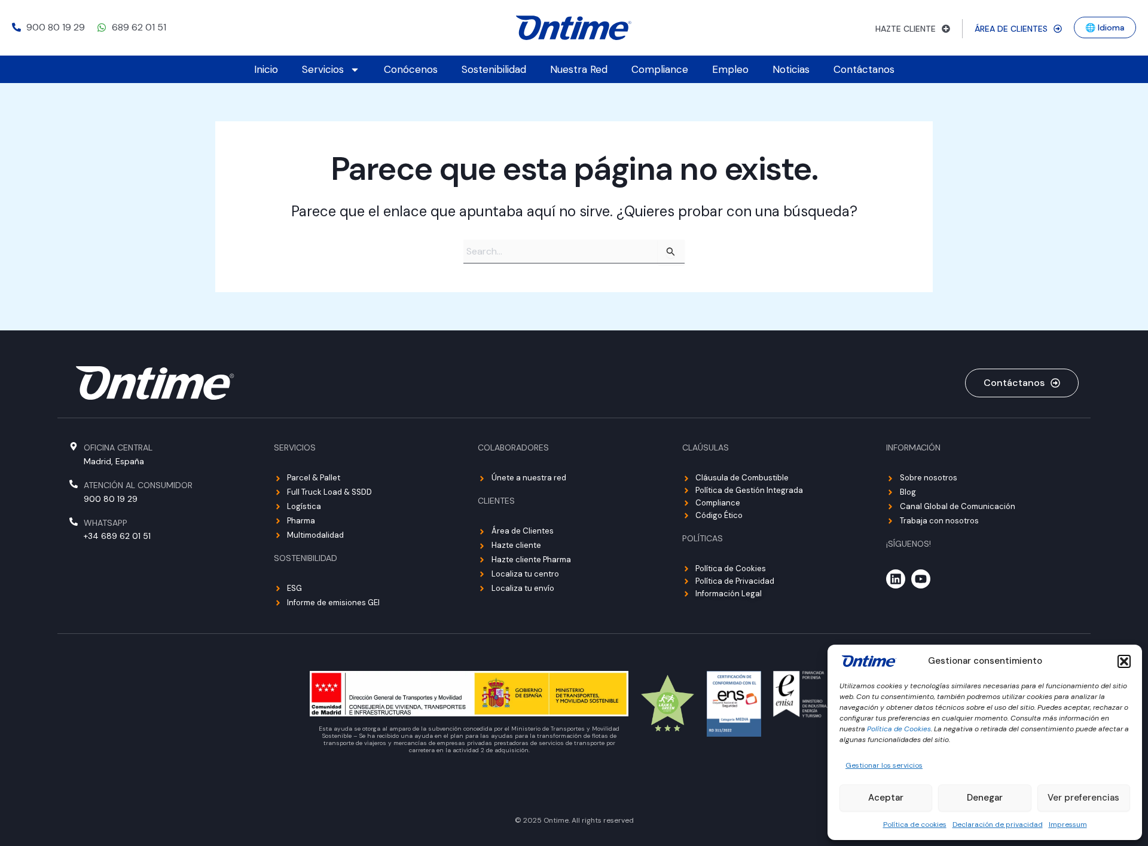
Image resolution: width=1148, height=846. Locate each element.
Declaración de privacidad (997, 824)
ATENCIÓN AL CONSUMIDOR (138, 485)
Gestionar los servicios (884, 765)
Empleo (730, 69)
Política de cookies (915, 824)
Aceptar (885, 798)
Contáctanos (863, 69)
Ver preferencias (1083, 798)
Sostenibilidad (494, 69)
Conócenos (411, 69)
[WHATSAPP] (73, 521)
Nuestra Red (578, 69)
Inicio (266, 69)
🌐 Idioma (1105, 27)
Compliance (659, 69)
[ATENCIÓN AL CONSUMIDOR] (73, 484)
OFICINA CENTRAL (118, 447)
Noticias (791, 69)
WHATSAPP (105, 522)
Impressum (1068, 824)
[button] (1124, 661)
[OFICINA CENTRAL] (73, 446)
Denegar (985, 798)
